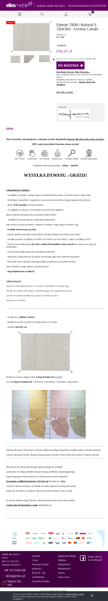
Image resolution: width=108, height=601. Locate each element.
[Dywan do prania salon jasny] (45, 59)
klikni (63, 481)
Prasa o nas (63, 577)
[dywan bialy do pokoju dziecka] (30, 59)
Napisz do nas (14, 582)
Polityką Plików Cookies (75, 594)
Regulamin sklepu (67, 556)
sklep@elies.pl (15, 575)
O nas (35, 560)
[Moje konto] (66, 14)
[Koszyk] (90, 14)
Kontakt (36, 556)
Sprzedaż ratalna (40, 581)
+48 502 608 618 (14, 570)
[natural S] (15, 59)
